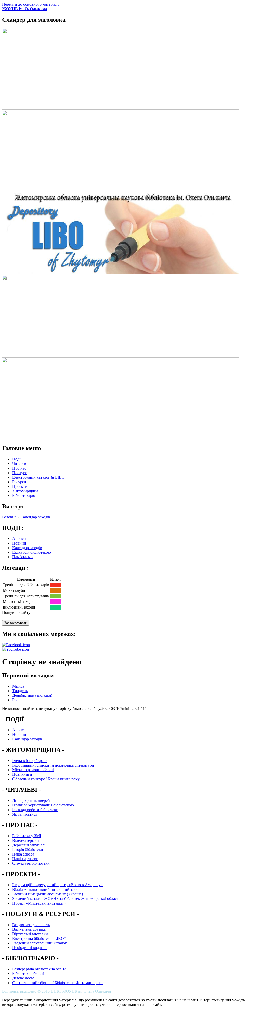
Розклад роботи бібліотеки (35, 809)
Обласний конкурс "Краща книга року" (46, 779)
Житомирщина (25, 491)
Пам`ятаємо (22, 557)
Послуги (19, 473)
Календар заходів (35, 517)
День (32, 695)
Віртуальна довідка (29, 929)
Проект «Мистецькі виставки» (39, 903)
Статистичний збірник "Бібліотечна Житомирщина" (57, 983)
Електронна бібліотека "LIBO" (39, 938)
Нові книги (22, 774)
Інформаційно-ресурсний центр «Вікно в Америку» (57, 885)
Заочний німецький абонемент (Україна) (47, 894)
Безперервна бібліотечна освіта (39, 969)
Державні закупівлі (29, 845)
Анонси (19, 538)
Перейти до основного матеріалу (30, 4)
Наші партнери (25, 859)
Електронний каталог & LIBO (38, 477)
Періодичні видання (29, 947)
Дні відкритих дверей (31, 800)
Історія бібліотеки (27, 849)
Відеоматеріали (25, 840)
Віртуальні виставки (30, 934)
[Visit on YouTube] (15, 649)
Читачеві (19, 463)
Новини (19, 543)
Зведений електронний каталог (39, 943)
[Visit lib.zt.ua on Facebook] (16, 645)
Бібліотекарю (23, 495)
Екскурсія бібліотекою (31, 552)
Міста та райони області (33, 770)
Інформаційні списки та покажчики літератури (53, 765)
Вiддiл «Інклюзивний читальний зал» (45, 889)
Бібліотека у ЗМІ (26, 836)
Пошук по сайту (16, 612)
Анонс (18, 730)
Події (16, 459)
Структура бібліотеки (31, 863)
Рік (15, 700)
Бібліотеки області (28, 973)
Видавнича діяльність (31, 925)
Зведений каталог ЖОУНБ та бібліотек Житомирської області (66, 898)
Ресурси (19, 482)
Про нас (19, 468)
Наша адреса (23, 854)
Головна (9, 517)
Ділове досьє (23, 978)
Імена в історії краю (29, 760)
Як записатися (24, 814)
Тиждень (20, 691)
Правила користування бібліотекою (43, 805)
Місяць (18, 686)
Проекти (19, 486)
